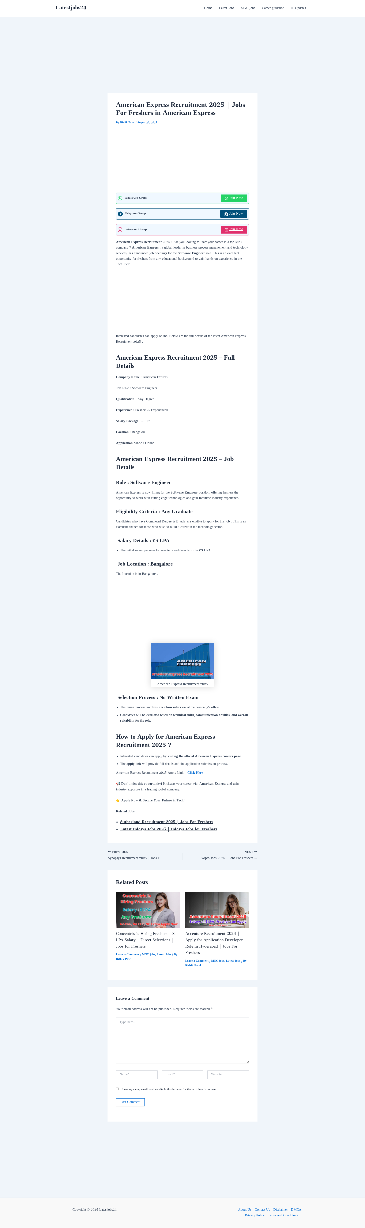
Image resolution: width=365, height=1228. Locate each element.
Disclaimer (280, 1210)
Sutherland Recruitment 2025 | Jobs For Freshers (166, 822)
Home (208, 8)
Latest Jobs (226, 8)
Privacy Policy (255, 1215)
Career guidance (273, 8)
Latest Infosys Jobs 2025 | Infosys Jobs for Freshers (168, 829)
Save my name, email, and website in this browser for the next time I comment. (169, 1090)
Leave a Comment (127, 955)
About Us (244, 1210)
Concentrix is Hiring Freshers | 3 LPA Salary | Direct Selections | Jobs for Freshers (145, 940)
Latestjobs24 (71, 8)
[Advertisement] (182, 61)
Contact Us (262, 1210)
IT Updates (298, 8)
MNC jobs (248, 8)
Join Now (236, 198)
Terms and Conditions (283, 1215)
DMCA (296, 1210)
